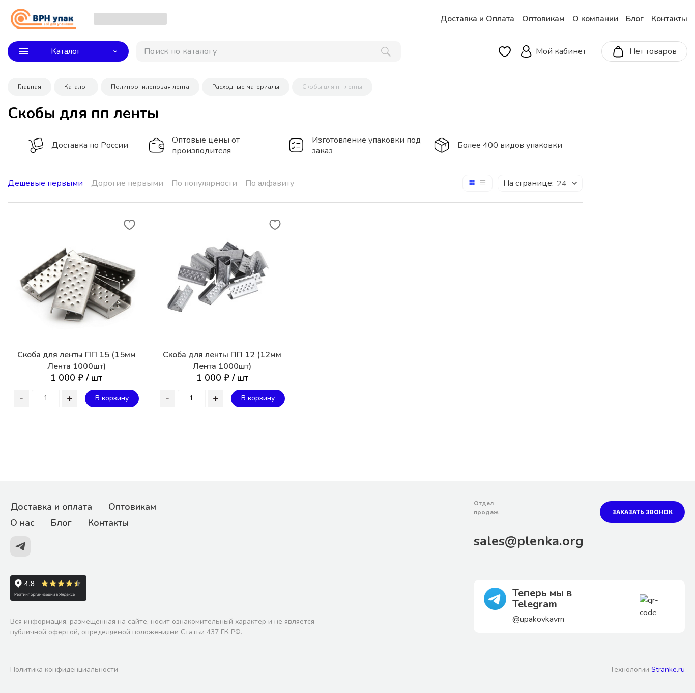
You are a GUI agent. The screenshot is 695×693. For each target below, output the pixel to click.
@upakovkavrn (538, 619)
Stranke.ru (668, 669)
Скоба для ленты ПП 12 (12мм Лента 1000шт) (222, 360)
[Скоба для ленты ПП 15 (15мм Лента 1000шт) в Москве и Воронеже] (76, 278)
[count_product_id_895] (192, 398)
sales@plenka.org (529, 541)
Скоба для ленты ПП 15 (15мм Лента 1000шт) (76, 360)
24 (562, 183)
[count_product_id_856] (46, 398)
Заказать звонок (642, 512)
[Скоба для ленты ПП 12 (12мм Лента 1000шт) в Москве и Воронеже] (222, 279)
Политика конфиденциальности (64, 669)
